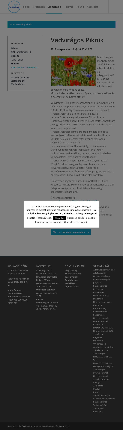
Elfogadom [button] (59, 218)
